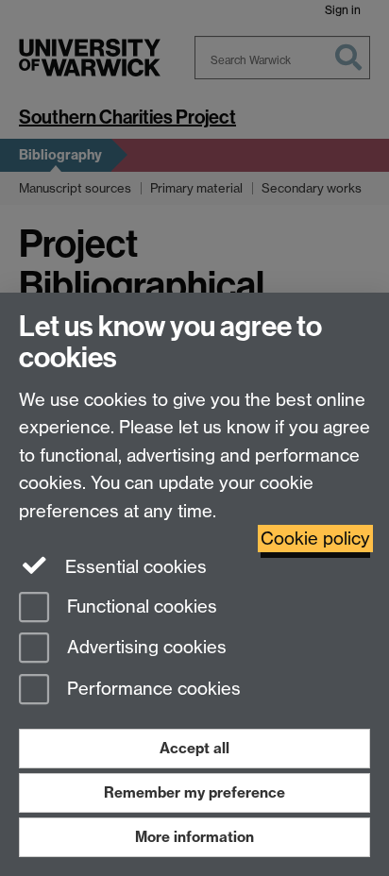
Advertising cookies (144, 648)
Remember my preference (194, 792)
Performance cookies (151, 689)
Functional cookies (139, 606)
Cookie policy (315, 538)
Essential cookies (133, 567)
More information (194, 837)
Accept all (194, 748)
